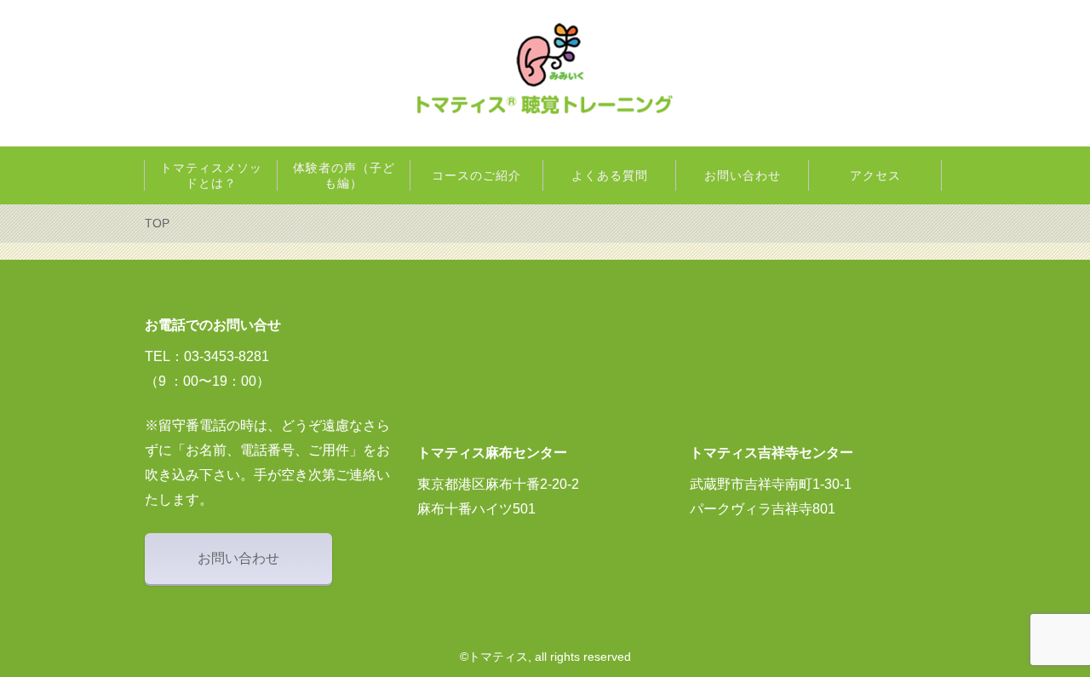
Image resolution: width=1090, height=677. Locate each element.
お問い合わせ (238, 558)
